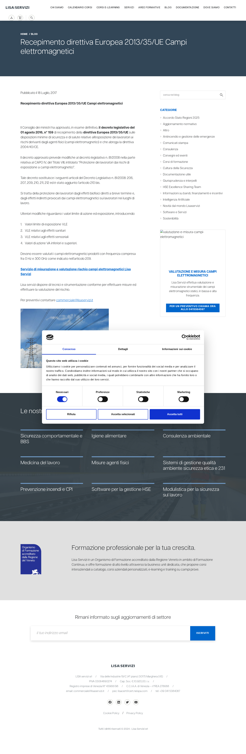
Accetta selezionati (123, 414)
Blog (168, 7)
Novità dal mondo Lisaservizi (181, 206)
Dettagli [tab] (123, 349)
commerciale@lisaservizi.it (74, 300)
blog (34, 34)
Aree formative (149, 7)
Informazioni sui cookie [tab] (177, 349)
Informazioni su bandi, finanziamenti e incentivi (193, 193)
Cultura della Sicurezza (178, 168)
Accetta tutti (174, 414)
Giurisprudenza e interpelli (180, 180)
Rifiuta (71, 414)
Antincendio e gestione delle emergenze (189, 136)
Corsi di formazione (175, 161)
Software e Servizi (175, 212)
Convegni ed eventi (175, 155)
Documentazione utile (177, 174)
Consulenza (170, 149)
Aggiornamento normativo (180, 124)
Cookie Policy (111, 713)
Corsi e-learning (108, 7)
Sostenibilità (170, 218)
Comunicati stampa (175, 143)
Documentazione (187, 7)
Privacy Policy (134, 713)
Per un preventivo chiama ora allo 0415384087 (193, 308)
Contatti (230, 7)
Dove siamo (211, 7)
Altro (166, 130)
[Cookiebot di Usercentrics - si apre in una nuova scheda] (184, 337)
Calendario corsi (80, 7)
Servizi (129, 7)
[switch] (103, 399)
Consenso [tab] (68, 349)
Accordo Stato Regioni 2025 (181, 117)
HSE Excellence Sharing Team (182, 187)
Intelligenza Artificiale (176, 199)
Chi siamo (57, 7)
